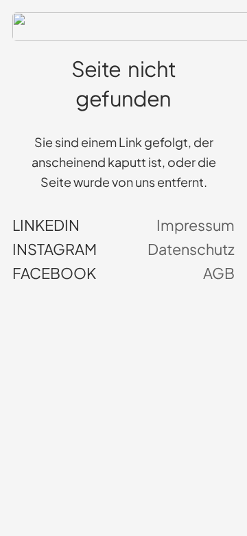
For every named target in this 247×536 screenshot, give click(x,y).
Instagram (54, 249)
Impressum (195, 225)
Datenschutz (191, 249)
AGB (219, 273)
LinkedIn (46, 225)
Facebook (54, 273)
